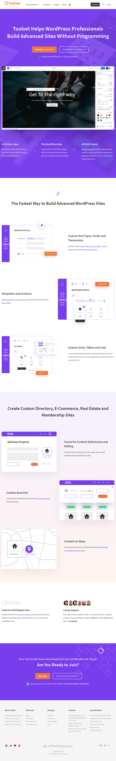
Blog (64, 4)
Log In (109, 4)
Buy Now (95, 4)
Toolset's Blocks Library (13, 721)
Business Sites (95, 727)
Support (56, 4)
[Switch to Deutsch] (15, 745)
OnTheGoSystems (24, 614)
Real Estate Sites (96, 721)
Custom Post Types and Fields (100, 715)
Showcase (47, 4)
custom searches (43, 498)
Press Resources (31, 724)
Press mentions (31, 721)
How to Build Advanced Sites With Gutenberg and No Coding (77, 717)
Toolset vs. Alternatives (13, 724)
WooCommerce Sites (97, 724)
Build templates (8, 300)
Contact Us (51, 718)
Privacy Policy (52, 721)
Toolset (12, 4)
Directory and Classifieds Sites (100, 718)
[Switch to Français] (11, 745)
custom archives (20, 300)
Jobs (49, 724)
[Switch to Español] (19, 745)
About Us (50, 715)
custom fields (95, 246)
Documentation (32, 4)
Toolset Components (12, 718)
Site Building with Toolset (14, 715)
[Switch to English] (6, 745)
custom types (84, 246)
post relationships (90, 249)
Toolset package (88, 149)
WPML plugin (17, 618)
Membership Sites (96, 730)
